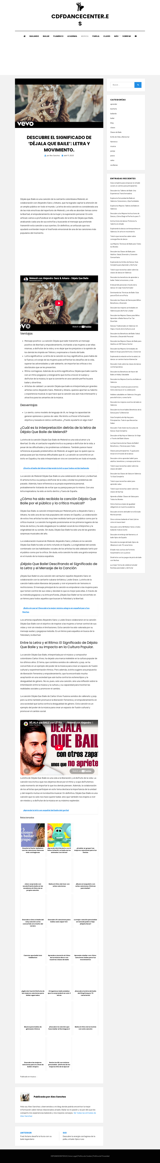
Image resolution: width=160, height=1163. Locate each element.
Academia (72, 36)
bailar (112, 118)
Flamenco (58, 36)
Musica (84, 36)
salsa (112, 160)
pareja (112, 151)
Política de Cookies (85, 1156)
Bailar (46, 36)
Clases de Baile (115, 132)
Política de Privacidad (101, 1156)
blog (111, 123)
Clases (106, 36)
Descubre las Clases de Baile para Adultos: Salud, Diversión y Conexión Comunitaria (123, 254)
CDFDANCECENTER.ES (80, 19)
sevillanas (114, 165)
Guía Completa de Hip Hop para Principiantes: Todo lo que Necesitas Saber (124, 420)
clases (112, 128)
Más (116, 36)
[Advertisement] (80, 55)
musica (33, 1077)
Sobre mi (126, 36)
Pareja (95, 36)
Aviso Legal (72, 1156)
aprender (113, 104)
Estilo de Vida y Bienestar (119, 137)
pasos (112, 156)
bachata (113, 109)
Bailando (34, 36)
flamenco (113, 142)
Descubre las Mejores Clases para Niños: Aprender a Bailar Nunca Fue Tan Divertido (125, 318)
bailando (113, 114)
